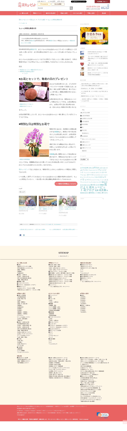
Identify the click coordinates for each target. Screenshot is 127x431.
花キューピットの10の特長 (88, 393)
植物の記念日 (87, 185)
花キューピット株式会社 (71, 419)
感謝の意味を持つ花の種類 (87, 401)
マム (98, 180)
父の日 (97, 185)
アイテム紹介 (22, 23)
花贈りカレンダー (86, 145)
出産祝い (20, 310)
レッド (51, 337)
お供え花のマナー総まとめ (87, 372)
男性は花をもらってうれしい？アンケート (91, 386)
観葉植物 (82, 193)
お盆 (104, 168)
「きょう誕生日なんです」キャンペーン (59, 286)
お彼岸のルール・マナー (87, 369)
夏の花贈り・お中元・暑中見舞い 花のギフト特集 (62, 273)
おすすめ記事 (84, 168)
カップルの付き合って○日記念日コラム (91, 396)
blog (83, 109)
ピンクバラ (94, 179)
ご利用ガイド (57, 406)
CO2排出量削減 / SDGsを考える (89, 378)
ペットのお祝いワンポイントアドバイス (59, 367)
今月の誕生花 (85, 121)
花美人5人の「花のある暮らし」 (89, 381)
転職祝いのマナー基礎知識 (56, 366)
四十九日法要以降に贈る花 (24, 278)
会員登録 (100, 1)
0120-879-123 (93, 6)
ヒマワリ (88, 180)
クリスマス (97, 175)
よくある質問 (51, 1)
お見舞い (20, 342)
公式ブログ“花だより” (59, 410)
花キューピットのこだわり (88, 139)
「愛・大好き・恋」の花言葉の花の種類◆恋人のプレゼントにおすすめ (98, 64)
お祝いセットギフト (74, 412)
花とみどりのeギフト (55, 328)
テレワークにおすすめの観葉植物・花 (90, 388)
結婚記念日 (20, 273)
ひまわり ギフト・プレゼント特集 (26, 288)
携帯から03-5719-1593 (93, 9)
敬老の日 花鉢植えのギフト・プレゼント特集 (60, 279)
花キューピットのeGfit (55, 330)
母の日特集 (85, 124)
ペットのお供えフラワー (24, 335)
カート (106, 1)
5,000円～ (83, 300)
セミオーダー (53, 323)
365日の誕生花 (20, 414)
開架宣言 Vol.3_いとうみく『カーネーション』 (93, 96)
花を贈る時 (85, 136)
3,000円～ (83, 297)
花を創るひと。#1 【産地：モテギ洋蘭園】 (92, 88)
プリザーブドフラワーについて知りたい (91, 399)
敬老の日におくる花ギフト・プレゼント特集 (29, 289)
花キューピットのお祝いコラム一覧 (58, 359)
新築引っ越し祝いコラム (55, 372)
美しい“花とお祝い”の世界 (87, 383)
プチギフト (20, 315)
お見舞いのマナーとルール (56, 371)
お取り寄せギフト (22, 344)
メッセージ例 (103, 179)
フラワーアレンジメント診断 (88, 391)
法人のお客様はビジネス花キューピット (35, 406)
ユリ (82, 271)
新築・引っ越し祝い (23, 303)
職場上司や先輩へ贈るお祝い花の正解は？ (60, 376)
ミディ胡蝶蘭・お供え (55, 308)
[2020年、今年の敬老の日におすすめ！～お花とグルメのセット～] (68, 201)
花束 (97, 190)
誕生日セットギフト (86, 278)
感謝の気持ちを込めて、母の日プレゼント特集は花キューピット (32, 412)
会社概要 (72, 406)
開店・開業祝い (22, 269)
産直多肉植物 (52, 315)
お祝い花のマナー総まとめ (56, 374)
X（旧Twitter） (20, 410)
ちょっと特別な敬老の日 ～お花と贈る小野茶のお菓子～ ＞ (63, 229)
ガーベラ (90, 175)
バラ (82, 179)
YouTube (39, 410)
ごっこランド (49, 410)
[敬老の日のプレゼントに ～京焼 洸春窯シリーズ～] (48, 201)
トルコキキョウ (100, 177)
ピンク (51, 334)
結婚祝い (20, 308)
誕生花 (91, 193)
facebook (27, 410)
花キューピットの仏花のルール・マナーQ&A (92, 361)
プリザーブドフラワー (23, 283)
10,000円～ (84, 303)
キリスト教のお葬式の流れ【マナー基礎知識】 (93, 371)
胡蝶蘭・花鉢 (21, 281)
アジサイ (85, 170)
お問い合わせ (60, 1)
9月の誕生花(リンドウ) (87, 276)
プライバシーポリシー (81, 406)
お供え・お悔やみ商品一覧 (24, 325)
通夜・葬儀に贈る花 (23, 279)
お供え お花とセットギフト (25, 332)
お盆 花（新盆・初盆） (55, 266)
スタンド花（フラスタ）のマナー (57, 369)
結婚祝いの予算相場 (54, 362)
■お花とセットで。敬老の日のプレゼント (31, 69)
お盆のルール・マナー (86, 367)
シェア (26, 73)
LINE (43, 410)
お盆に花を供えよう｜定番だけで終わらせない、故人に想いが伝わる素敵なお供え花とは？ (94, 84)
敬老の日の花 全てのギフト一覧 (57, 283)
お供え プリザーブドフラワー (25, 334)
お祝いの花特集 (22, 295)
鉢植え (100, 193)
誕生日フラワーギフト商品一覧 (89, 268)
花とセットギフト (54, 322)
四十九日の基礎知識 (86, 366)
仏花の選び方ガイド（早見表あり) (89, 374)
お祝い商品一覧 (22, 298)
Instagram (33, 410)
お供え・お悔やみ (22, 274)
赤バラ (95, 192)
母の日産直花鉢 (51, 412)
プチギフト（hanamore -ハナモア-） (27, 284)
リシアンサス (92, 182)
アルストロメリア (93, 170)
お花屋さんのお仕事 (87, 118)
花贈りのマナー (86, 142)
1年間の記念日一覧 (86, 394)
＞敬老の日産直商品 (24, 159)
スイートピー (104, 175)
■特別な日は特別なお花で (27, 71)
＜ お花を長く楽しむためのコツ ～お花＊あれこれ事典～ (32, 229)
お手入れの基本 (86, 112)
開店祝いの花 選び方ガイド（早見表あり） (60, 378)
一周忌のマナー (85, 364)
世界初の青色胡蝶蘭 (54, 310)
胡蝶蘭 (56, 132)
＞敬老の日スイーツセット (26, 104)
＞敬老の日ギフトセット (25, 106)
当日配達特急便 (22, 297)
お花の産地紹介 (86, 115)
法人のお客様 (58, 4)
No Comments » (57, 224)
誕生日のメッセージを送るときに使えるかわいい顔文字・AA (98, 69)
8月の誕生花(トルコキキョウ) (25, 268)
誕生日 (86, 193)
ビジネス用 (20, 345)
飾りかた (105, 193)
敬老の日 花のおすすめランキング (57, 278)
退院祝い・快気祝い (23, 312)
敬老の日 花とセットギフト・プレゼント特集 (60, 281)
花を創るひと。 (86, 133)
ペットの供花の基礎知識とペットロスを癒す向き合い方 (95, 362)
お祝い (19, 300)
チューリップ (84, 177)
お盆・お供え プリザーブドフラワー (58, 269)
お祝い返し (20, 340)
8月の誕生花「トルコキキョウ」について (91, 398)
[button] (103, 415)
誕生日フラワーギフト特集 (24, 266)
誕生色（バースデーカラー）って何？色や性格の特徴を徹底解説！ (98, 73)
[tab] (20, 235)
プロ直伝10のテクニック (87, 379)
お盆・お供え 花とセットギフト (57, 268)
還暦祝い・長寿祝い (23, 313)
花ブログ (88, 189)
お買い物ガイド (41, 1)
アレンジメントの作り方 (89, 172)
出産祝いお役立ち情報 (55, 364)
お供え (90, 168)
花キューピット (24, 169)
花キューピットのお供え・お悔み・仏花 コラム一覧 (94, 359)
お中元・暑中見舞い (23, 318)
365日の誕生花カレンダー (24, 359)
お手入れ (95, 168)
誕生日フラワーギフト (86, 264)
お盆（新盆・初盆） (23, 337)
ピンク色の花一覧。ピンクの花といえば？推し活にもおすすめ (94, 92)
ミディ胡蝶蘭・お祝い (55, 307)
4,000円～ (83, 298)
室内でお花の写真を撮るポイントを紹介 (91, 389)
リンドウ (98, 182)
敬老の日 (32, 40)
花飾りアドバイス (86, 148)
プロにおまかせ (44, 4)
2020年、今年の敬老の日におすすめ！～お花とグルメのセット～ (67, 208)
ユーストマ (85, 182)
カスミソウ (99, 172)
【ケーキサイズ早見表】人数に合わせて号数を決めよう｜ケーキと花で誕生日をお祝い (98, 58)
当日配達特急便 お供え (23, 323)
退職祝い (20, 271)
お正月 (101, 167)
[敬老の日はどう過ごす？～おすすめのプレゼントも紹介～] (28, 201)
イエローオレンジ (53, 335)
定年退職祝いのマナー (23, 362)
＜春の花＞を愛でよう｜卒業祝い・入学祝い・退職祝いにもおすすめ (94, 100)
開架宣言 (84, 150)
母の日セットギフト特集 (62, 412)
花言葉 (102, 190)
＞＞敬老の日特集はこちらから (66, 184)
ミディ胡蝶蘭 (21, 350)
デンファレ (91, 177)
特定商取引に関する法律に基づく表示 (25, 408)
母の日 (92, 185)
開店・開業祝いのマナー (24, 361)
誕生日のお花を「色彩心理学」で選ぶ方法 (60, 361)
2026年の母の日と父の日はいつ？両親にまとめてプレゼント (97, 52)
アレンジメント (53, 295)
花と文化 (84, 130)
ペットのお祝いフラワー (24, 317)
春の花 (82, 185)
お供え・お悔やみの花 (23, 276)
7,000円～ (83, 302)
